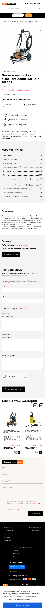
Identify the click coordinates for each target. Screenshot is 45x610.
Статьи (15, 550)
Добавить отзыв (23, 90)
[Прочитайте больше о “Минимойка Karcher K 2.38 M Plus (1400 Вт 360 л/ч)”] (40, 452)
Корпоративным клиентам (13, 534)
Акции (28, 15)
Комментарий (8, 356)
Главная (4, 21)
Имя (4, 286)
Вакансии (7, 540)
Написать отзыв (11, 254)
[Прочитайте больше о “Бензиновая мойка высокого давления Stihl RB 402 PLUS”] (19, 452)
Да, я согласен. (22, 605)
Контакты (7, 537)
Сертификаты (8, 530)
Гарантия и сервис (34, 534)
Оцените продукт (9, 308)
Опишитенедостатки (7, 336)
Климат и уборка (13, 21)
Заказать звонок (17, 567)
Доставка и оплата (34, 530)
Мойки (21, 21)
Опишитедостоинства (7, 315)
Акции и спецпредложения (22, 547)
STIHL (4, 87)
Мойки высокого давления (32, 21)
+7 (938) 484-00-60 (33, 4)
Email (5, 297)
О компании (17, 15)
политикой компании (32, 503)
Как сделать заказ (34, 527)
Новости (16, 553)
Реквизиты (16, 557)
